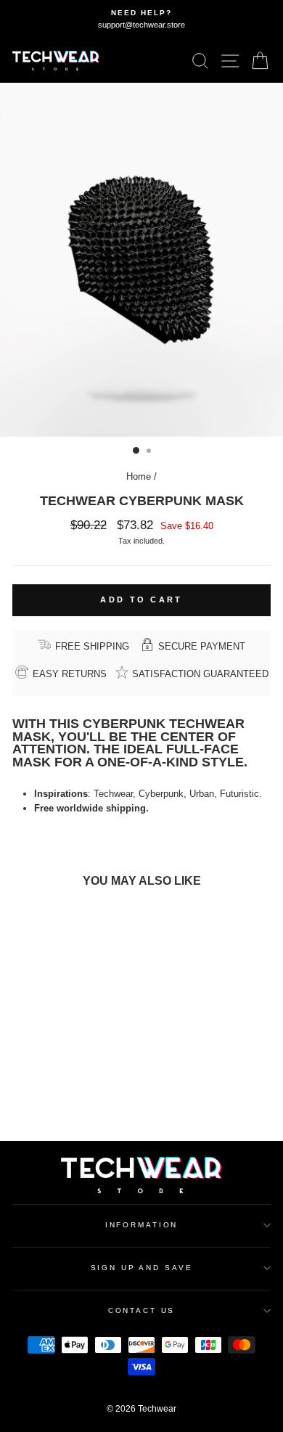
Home (138, 476)
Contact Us (142, 1310)
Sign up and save (142, 1268)
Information (142, 1225)
